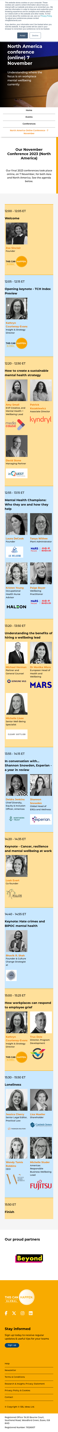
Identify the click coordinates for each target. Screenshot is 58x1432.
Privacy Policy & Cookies (17, 1391)
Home (29, 110)
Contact (9, 1397)
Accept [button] (22, 35)
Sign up (12, 1345)
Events (29, 117)
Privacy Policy (46, 16)
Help (7, 1364)
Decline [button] (35, 35)
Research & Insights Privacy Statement (25, 1384)
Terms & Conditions (15, 1377)
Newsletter (10, 1370)
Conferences (29, 124)
